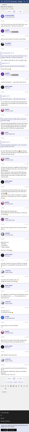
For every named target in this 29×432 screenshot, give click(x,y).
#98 (27, 337)
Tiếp (20, 11)
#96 (27, 307)
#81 (27, 21)
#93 (27, 260)
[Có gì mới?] (24, 1)
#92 (27, 239)
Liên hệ (2, 418)
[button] (14, 415)
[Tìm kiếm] (27, 1)
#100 (27, 365)
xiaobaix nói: (5, 142)
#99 (27, 351)
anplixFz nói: (5, 63)
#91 (27, 224)
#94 (27, 276)
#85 (27, 92)
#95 (27, 291)
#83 (27, 49)
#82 (27, 35)
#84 (27, 79)
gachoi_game (5, 8)
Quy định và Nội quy (5, 421)
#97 (27, 322)
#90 (27, 208)
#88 (27, 164)
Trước (9, 11)
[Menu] (2, 1)
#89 (27, 186)
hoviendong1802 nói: (7, 53)
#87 (27, 138)
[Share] (25, 21)
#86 (27, 115)
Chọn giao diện (5, 412)
